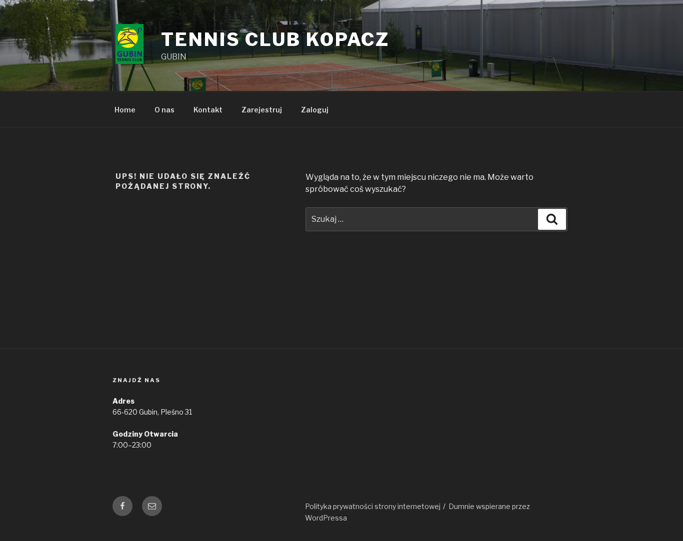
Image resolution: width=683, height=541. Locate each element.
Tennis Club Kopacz (275, 39)
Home (125, 109)
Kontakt (208, 109)
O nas (164, 109)
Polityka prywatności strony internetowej (372, 506)
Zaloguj (314, 109)
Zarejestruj (262, 109)
